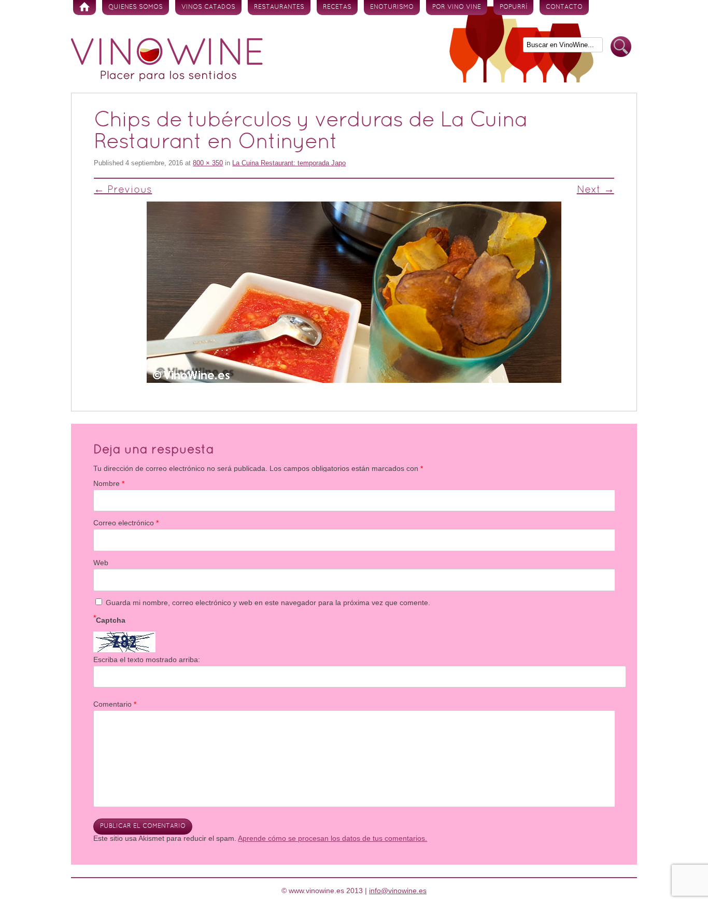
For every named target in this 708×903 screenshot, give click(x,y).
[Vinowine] (167, 79)
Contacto (564, 7)
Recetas (337, 7)
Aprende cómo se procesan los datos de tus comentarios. (332, 838)
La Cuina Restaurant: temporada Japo (289, 163)
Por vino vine (456, 7)
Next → (595, 190)
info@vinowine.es (398, 890)
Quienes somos (135, 7)
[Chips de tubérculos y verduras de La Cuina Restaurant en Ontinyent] (354, 292)
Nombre (108, 483)
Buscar (621, 47)
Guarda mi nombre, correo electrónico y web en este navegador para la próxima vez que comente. (268, 602)
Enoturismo (392, 7)
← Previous (123, 190)
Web (100, 562)
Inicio (84, 7)
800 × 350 (208, 163)
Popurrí (513, 7)
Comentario (114, 704)
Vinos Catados (208, 7)
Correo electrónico (126, 523)
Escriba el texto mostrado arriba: (146, 659)
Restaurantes (279, 7)
